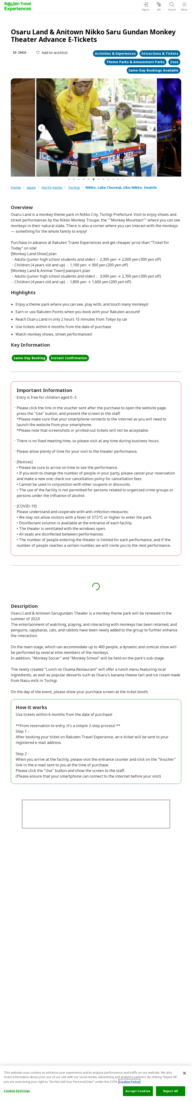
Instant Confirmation (69, 358)
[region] (96, 1083)
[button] (69, 179)
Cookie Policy (129, 1081)
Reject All (170, 1091)
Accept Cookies (138, 1091)
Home (16, 187)
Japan (31, 187)
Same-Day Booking (29, 358)
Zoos (174, 62)
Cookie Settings (17, 1091)
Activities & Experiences (115, 53)
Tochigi (74, 187)
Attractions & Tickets (159, 53)
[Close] (184, 1073)
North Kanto (51, 187)
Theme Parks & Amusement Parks (135, 62)
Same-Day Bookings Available (153, 70)
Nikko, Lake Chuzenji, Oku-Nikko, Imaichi (121, 187)
